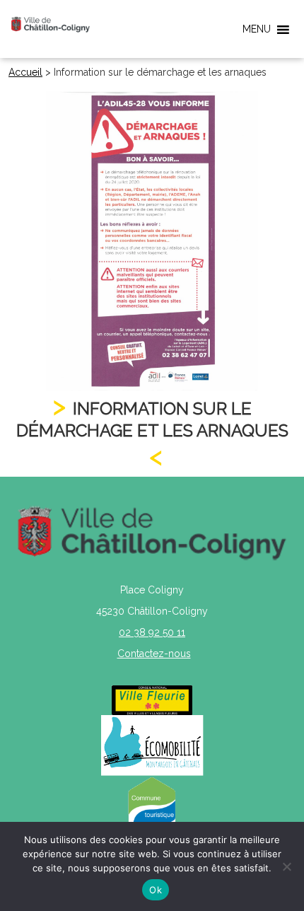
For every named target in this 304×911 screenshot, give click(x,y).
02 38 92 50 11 (152, 632)
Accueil (25, 72)
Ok (155, 889)
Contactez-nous (154, 653)
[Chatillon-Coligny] (50, 24)
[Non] (286, 866)
